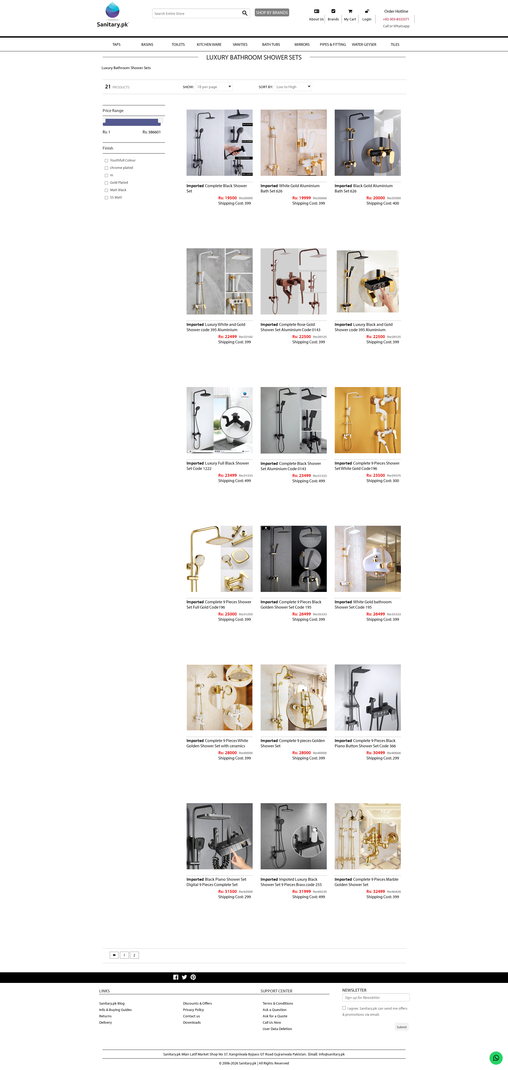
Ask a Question (275, 1009)
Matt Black (118, 189)
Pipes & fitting (333, 44)
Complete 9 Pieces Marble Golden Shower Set (366, 881)
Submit (402, 1027)
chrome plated (121, 167)
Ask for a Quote (275, 1016)
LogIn (366, 19)
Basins (147, 44)
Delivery (105, 1022)
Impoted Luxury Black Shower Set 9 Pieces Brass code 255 (291, 881)
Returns (105, 1016)
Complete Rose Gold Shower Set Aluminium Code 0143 (290, 327)
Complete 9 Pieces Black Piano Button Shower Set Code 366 (365, 743)
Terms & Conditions (278, 1003)
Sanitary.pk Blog (112, 1003)
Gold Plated (119, 182)
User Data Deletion (277, 1028)
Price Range (113, 110)
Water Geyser (364, 44)
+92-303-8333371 (396, 19)
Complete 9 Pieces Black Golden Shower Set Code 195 (291, 604)
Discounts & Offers (197, 1003)
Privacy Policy (193, 1009)
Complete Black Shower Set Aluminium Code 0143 (291, 466)
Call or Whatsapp (396, 26)
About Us (316, 19)
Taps (116, 44)
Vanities (240, 44)
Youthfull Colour (123, 160)
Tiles (395, 44)
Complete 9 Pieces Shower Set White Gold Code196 (367, 465)
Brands (333, 19)
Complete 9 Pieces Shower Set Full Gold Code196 (219, 604)
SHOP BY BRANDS (272, 12)
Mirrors (302, 44)
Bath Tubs (271, 44)
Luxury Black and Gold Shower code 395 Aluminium (364, 327)
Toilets (178, 44)
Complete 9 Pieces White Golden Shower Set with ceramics (217, 743)
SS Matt (116, 197)
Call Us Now (272, 1022)
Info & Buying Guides (115, 1009)
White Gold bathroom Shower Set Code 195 (363, 604)
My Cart (350, 19)
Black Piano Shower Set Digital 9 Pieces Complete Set (216, 881)
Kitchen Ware (209, 44)
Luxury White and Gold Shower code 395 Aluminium (216, 327)
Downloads (192, 1022)
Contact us (191, 1016)
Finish (108, 148)
